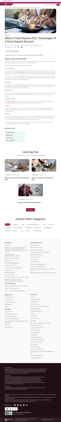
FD (45, 369)
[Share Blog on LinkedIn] (19, 47)
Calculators (7, 375)
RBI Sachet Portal (34, 318)
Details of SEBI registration (36, 355)
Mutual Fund (31, 371)
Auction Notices (34, 334)
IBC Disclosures (34, 344)
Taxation (8, 230)
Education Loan (37, 370)
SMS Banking (8, 260)
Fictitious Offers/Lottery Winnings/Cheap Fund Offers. (22, 401)
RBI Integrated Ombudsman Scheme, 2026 (40, 323)
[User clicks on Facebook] (15, 405)
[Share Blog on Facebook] (12, 47)
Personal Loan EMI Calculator (11, 379)
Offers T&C (7, 325)
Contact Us (7, 245)
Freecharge (24, 389)
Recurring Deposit (10, 140)
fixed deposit (22, 72)
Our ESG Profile (34, 301)
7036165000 (17, 255)
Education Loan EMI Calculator (11, 382)
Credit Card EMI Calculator (17, 378)
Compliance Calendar (35, 257)
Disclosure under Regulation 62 (38, 266)
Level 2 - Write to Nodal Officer (12, 288)
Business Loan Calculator (10, 381)
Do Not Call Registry (10, 274)
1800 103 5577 (8, 249)
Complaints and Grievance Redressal (13, 267)
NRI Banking (28, 227)
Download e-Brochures (10, 316)
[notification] (45, 5)
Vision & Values (8, 299)
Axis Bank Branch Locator (11, 265)
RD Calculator (41, 377)
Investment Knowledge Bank (11, 318)
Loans (44, 224)
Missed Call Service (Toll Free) (12, 258)
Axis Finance (34, 387)
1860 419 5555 (21, 249)
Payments (51, 224)
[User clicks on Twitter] (18, 405)
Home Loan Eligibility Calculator (34, 381)
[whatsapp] (50, 5)
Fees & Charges (8, 327)
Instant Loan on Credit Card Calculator (32, 378)
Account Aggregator (35, 332)
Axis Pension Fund (41, 387)
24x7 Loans (43, 370)
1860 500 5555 (8, 250)
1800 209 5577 (21, 247)
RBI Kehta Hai (33, 316)
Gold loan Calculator (37, 379)
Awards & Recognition (10, 302)
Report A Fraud (8, 270)
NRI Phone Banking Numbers (12, 263)
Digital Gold (25, 371)
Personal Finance (37, 230)
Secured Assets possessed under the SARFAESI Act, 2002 (42, 352)
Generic (28, 230)
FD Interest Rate (11, 101)
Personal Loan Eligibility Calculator (25, 379)
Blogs (10, 7)
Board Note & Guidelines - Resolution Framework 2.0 (43, 272)
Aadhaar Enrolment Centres (37, 327)
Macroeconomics (18, 227)
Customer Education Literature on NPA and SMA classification (16, 321)
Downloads (8, 309)
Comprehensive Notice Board (37, 339)
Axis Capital (13, 389)
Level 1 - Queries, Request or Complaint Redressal (17, 286)
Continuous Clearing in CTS (37, 349)
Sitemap (32, 313)
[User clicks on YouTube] (21, 405)
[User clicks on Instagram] (27, 405)
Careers (32, 297)
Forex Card (27, 373)
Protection (8, 227)
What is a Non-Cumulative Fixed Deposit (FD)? (17, 178)
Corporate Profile (9, 297)
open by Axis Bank (42, 371)
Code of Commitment (32, 418)
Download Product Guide (11, 314)
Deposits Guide (16, 7)
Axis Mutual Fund (18, 387)
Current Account (36, 369)
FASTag (36, 371)
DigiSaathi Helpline (35, 308)
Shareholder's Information (36, 250)
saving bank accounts (10, 102)
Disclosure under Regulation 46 (38, 264)
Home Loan (31, 370)
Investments (15, 224)
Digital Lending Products (36, 311)
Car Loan (26, 370)
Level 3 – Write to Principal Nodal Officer (15, 290)
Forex (21, 230)
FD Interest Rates (10, 132)
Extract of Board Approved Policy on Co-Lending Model (42, 269)
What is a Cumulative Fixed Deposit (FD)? (42, 178)
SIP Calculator (20, 383)
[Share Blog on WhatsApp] (22, 47)
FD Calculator (9, 137)
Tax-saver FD (8, 84)
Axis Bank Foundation (9, 387)
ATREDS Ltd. (18, 389)
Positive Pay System (35, 346)
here (43, 155)
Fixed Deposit (9, 135)
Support (54, 4)
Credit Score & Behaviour (33, 224)
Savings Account (8, 369)
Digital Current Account (27, 369)
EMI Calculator (8, 378)
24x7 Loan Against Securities (11, 371)
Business (15, 230)
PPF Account (20, 371)
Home (6, 7)
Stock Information (34, 245)
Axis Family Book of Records (18, 373)
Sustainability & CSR (35, 299)
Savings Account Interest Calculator (24, 377)
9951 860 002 (19, 281)
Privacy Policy (23, 418)
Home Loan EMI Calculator (21, 381)
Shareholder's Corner (36, 242)
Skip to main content (7, 0)
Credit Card (15, 370)
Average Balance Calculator (10, 377)
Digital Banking (47, 227)
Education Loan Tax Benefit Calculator (26, 382)
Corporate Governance (36, 254)
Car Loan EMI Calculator (40, 382)
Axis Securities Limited (26, 387)
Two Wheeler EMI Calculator (11, 383)
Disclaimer (17, 418)
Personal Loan (21, 370)
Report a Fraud (12, 408)
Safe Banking (38, 227)
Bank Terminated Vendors (36, 337)
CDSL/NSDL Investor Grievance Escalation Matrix (17, 277)
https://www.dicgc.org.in (18, 414)
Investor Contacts (34, 261)
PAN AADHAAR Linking (36, 325)
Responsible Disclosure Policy (21, 420)
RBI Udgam (33, 320)
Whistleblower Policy (10, 272)
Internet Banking (8, 373)
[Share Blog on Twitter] (15, 47)
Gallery (6, 306)
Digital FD (42, 369)
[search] (47, 5)
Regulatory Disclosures (36, 247)
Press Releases (8, 304)
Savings (7, 224)
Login (58, 4)
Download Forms (9, 311)
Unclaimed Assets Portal (36, 357)
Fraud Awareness (34, 304)
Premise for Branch (35, 330)
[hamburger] (2, 4)
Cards (22, 224)
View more (30, 209)
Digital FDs (39, 116)
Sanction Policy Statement (36, 342)
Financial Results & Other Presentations (40, 252)
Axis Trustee (7, 389)
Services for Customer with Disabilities (39, 306)
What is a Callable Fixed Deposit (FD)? (29, 202)
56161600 (13, 281)
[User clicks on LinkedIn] (24, 405)
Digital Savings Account (17, 369)
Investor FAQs (33, 259)
